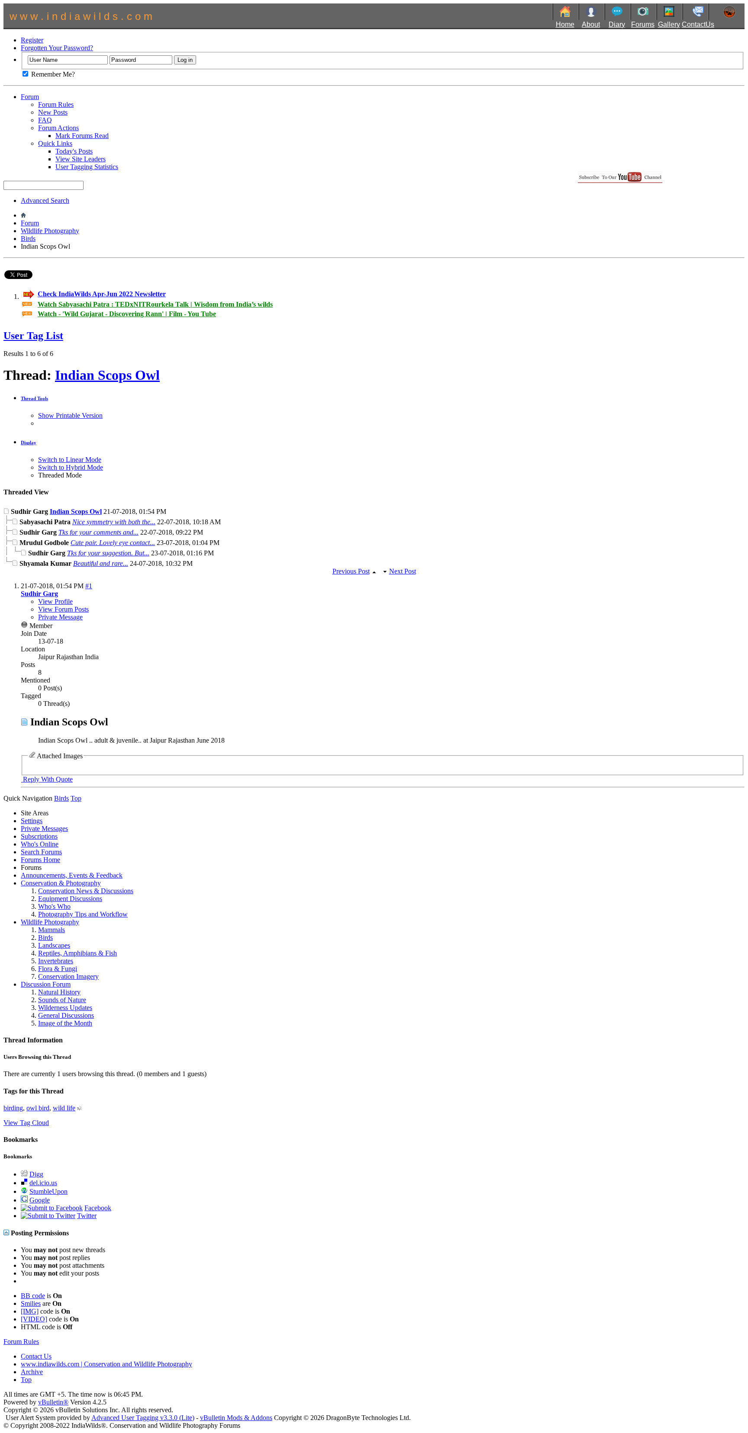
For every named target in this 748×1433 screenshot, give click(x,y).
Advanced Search (45, 200)
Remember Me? (52, 74)
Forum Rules (56, 104)
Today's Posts (74, 151)
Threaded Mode (60, 475)
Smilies (31, 1303)
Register (32, 40)
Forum (30, 96)
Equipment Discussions (70, 898)
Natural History (59, 992)
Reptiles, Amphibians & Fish (77, 953)
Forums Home (40, 859)
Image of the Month (65, 1023)
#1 (88, 586)
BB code (33, 1295)
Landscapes (54, 945)
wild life (64, 1108)
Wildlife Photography (50, 230)
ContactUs (698, 24)
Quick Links (55, 143)
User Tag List (33, 335)
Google (39, 1200)
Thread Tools (34, 398)
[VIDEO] (34, 1319)
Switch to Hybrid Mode (70, 467)
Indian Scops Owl (107, 375)
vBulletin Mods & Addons (236, 1417)
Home (565, 24)
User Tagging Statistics (86, 166)
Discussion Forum (46, 984)
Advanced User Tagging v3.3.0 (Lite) (142, 1417)
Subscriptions (39, 836)
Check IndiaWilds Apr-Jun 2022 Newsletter (102, 294)
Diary (617, 24)
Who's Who (54, 906)
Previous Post (351, 571)
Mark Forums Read (82, 135)
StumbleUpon (48, 1191)
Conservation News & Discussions (85, 890)
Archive (32, 1371)
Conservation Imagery (68, 976)
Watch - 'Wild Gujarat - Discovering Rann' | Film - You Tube (127, 313)
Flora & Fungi (57, 968)
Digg (36, 1174)
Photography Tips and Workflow (83, 914)
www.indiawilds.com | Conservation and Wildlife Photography (106, 1364)
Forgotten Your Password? (57, 47)
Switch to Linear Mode (69, 459)
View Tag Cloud (26, 1122)
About (591, 24)
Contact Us (36, 1356)
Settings (31, 820)
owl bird (37, 1108)
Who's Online (39, 844)
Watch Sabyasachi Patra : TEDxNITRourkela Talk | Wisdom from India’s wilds (155, 304)
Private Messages (44, 828)
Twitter (87, 1215)
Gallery (669, 24)
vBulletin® (53, 1402)
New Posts (53, 112)
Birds (28, 238)
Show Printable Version (70, 415)
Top (76, 798)
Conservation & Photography (61, 883)
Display (28, 442)
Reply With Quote (47, 779)
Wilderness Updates (65, 1007)
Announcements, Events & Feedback (72, 875)
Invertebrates (55, 961)
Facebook (97, 1208)
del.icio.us (43, 1182)
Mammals (51, 929)
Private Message (60, 617)
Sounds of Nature (62, 999)
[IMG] (30, 1311)
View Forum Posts (63, 609)
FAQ (45, 120)
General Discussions (66, 1015)
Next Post (402, 571)
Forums (642, 24)
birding (13, 1108)
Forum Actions (58, 127)
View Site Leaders (80, 159)
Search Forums (41, 852)
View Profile (55, 601)
